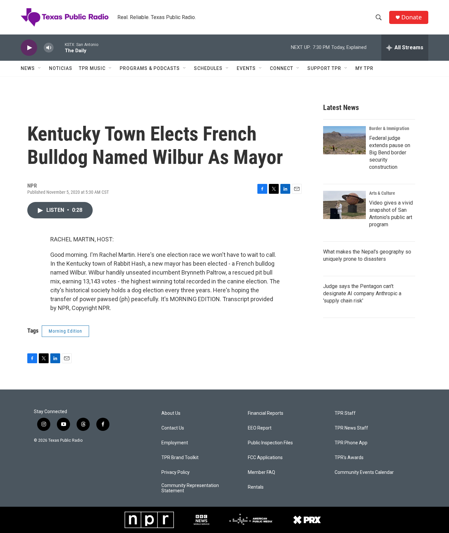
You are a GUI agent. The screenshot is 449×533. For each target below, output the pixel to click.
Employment (174, 442)
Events (246, 68)
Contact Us (172, 428)
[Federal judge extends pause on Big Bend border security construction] (344, 140)
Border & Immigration (389, 128)
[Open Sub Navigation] (39, 68)
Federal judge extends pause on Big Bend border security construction (389, 152)
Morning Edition (65, 331)
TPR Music (92, 68)
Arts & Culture (382, 193)
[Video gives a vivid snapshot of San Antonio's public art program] (344, 205)
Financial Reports (265, 413)
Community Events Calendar (364, 472)
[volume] (48, 47)
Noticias (60, 68)
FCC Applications (265, 457)
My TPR (364, 68)
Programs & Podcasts (150, 68)
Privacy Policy (175, 472)
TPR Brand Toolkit (180, 457)
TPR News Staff (351, 428)
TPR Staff (345, 413)
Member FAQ (261, 472)
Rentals (256, 487)
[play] (29, 48)
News (28, 68)
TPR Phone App (351, 442)
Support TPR (324, 68)
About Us (170, 413)
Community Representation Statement (190, 488)
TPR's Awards (349, 457)
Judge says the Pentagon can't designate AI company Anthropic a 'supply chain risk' (362, 293)
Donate (411, 17)
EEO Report (260, 428)
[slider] (59, 47)
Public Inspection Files (270, 442)
